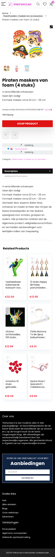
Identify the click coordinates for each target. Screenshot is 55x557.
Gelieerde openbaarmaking (16, 537)
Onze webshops (10, 512)
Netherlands (21, 148)
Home (5, 13)
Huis (4, 500)
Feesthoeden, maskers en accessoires (23, 16)
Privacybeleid (9, 529)
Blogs (4, 508)
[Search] (38, 4)
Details (47, 109)
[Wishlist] (44, 4)
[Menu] (3, 4)
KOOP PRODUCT (27, 123)
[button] (51, 26)
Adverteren (8, 516)
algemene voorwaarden (14, 533)
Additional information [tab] (16, 176)
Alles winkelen (9, 504)
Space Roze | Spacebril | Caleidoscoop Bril (38, 385)
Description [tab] (11, 171)
